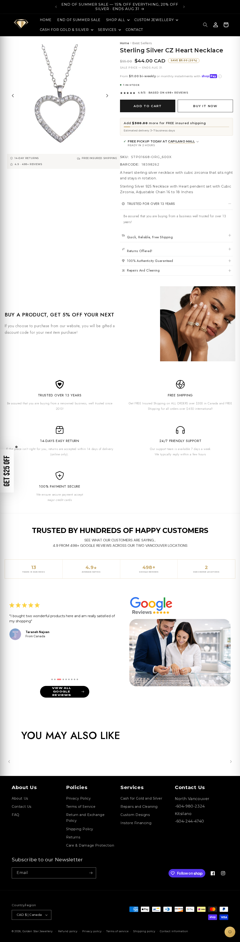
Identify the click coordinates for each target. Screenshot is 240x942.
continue (166, 507)
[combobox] (136, 490)
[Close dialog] (34, 384)
